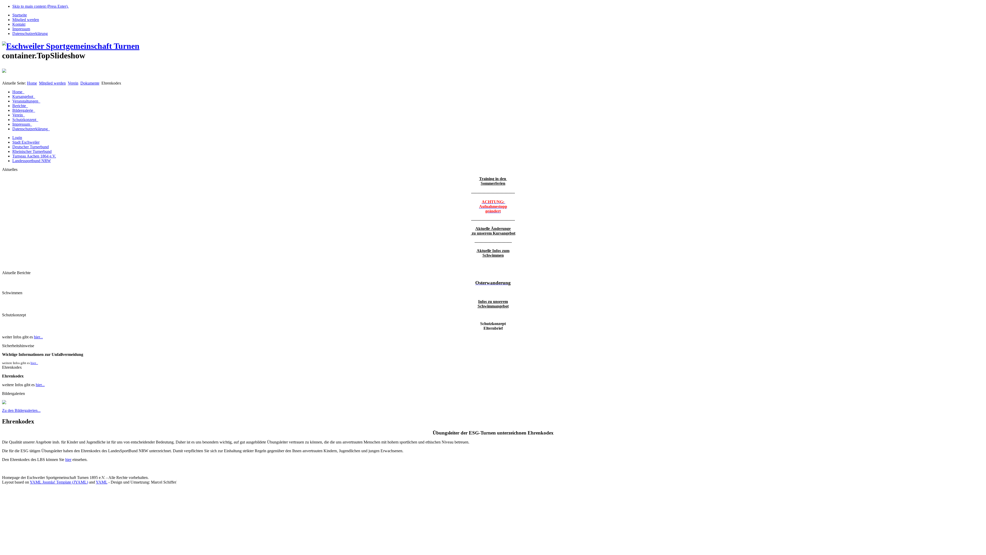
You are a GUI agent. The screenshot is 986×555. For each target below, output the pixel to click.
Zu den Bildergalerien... (21, 410)
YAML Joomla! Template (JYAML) (59, 482)
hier (68, 459)
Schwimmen (493, 255)
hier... (38, 337)
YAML (101, 482)
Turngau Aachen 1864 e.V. (34, 156)
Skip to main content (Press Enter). (40, 6)
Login (17, 137)
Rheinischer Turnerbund (32, 151)
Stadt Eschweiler (26, 142)
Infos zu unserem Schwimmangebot (493, 303)
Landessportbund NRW (31, 161)
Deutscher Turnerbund (30, 147)
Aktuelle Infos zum (493, 250)
